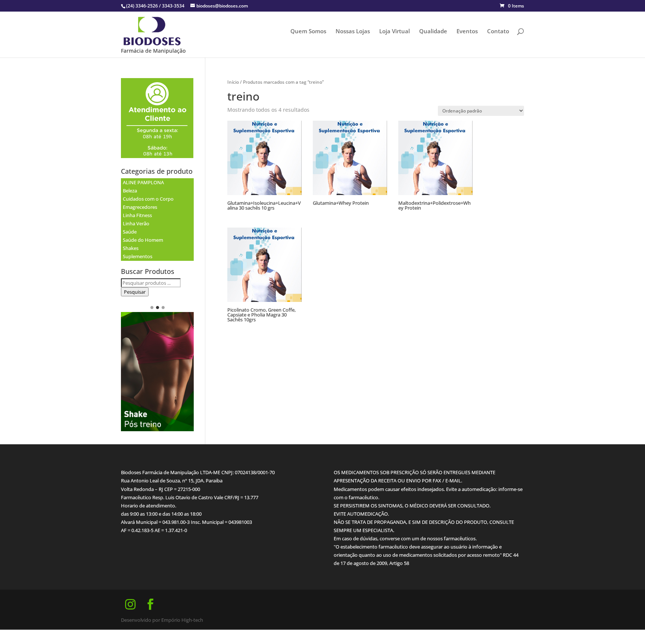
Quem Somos (308, 31)
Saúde (130, 231)
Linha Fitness (137, 215)
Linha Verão (136, 223)
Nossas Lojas (353, 31)
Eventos (467, 31)
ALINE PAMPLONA (143, 182)
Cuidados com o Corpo (148, 198)
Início (233, 82)
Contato (498, 31)
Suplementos (137, 256)
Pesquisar (135, 291)
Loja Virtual (394, 31)
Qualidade (433, 31)
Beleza (130, 190)
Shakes (130, 248)
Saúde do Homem (143, 240)
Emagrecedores (140, 207)
